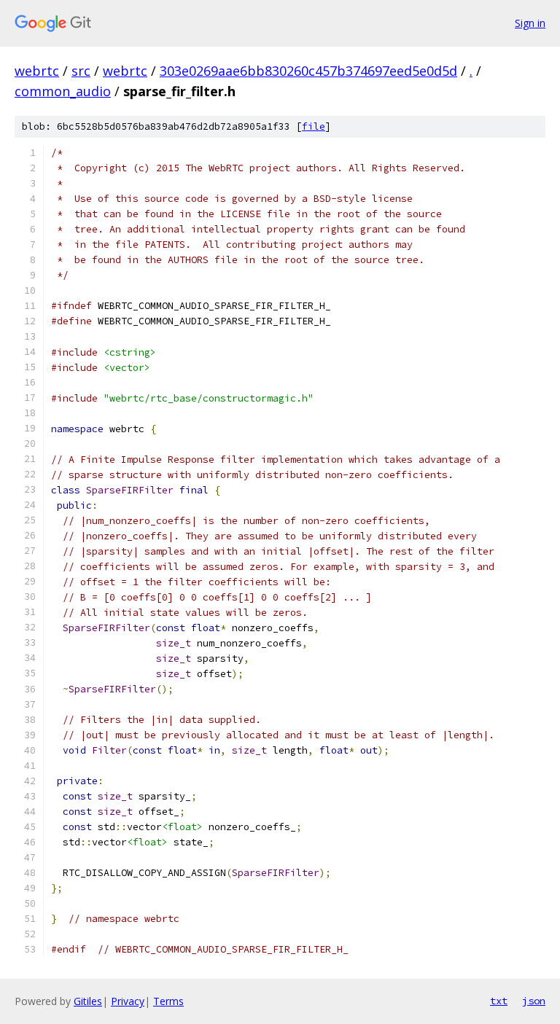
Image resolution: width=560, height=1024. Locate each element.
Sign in (530, 23)
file (313, 126)
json (533, 1000)
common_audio (63, 91)
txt (499, 1000)
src (80, 70)
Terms (168, 1001)
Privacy (127, 1001)
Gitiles (88, 1001)
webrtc (37, 70)
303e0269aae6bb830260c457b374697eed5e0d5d (308, 70)
